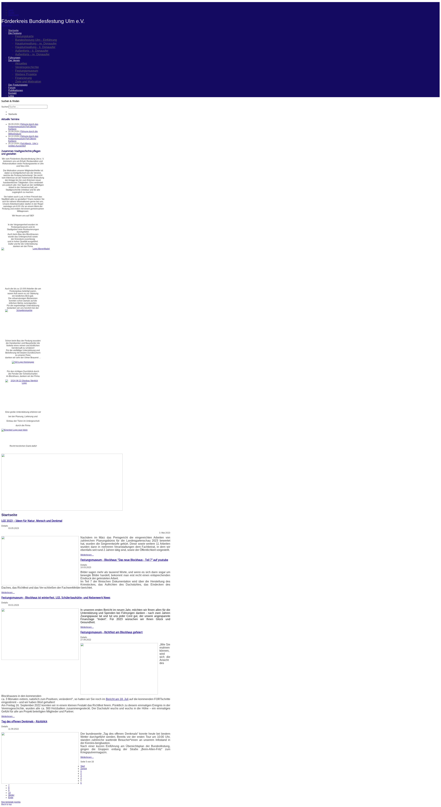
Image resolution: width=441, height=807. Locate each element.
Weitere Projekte (26, 74)
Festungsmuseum (26, 70)
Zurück (83, 768)
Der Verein (14, 60)
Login (11, 10)
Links (11, 95)
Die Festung (15, 33)
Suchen (5, 107)
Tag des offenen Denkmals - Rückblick (24, 721)
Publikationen (15, 90)
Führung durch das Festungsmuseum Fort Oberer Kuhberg (23, 126)
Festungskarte (24, 36)
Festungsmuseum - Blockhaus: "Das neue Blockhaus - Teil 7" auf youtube (124, 560)
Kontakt (12, 93)
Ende (10, 797)
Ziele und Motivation (28, 81)
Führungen (14, 57)
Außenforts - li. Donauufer (31, 50)
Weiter (11, 795)
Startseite (13, 30)
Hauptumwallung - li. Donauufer (35, 47)
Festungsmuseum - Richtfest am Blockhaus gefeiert (111, 632)
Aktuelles (21, 63)
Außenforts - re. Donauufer (32, 54)
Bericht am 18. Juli (117, 699)
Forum (12, 87)
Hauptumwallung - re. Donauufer (36, 43)
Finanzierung (23, 78)
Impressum (13, 15)
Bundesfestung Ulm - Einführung (36, 40)
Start (82, 766)
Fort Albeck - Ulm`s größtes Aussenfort (23, 144)
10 (9, 792)
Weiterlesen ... (87, 555)
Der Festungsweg (18, 84)
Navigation (6, 25)
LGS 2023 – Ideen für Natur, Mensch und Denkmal (31, 520)
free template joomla (10, 802)
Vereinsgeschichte (27, 67)
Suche (11, 12)
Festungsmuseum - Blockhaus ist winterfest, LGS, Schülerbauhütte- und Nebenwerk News (55, 597)
